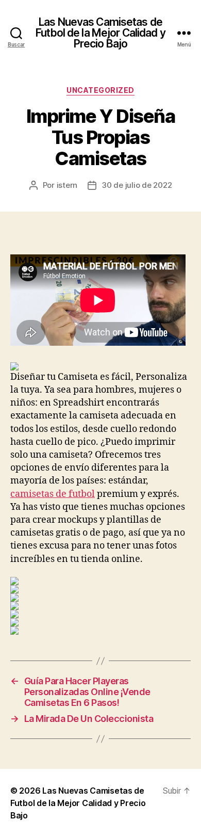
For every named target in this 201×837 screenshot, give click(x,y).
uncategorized (100, 90)
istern (67, 185)
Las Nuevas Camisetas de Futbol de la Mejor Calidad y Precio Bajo (100, 33)
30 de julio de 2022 (137, 185)
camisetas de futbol (52, 494)
